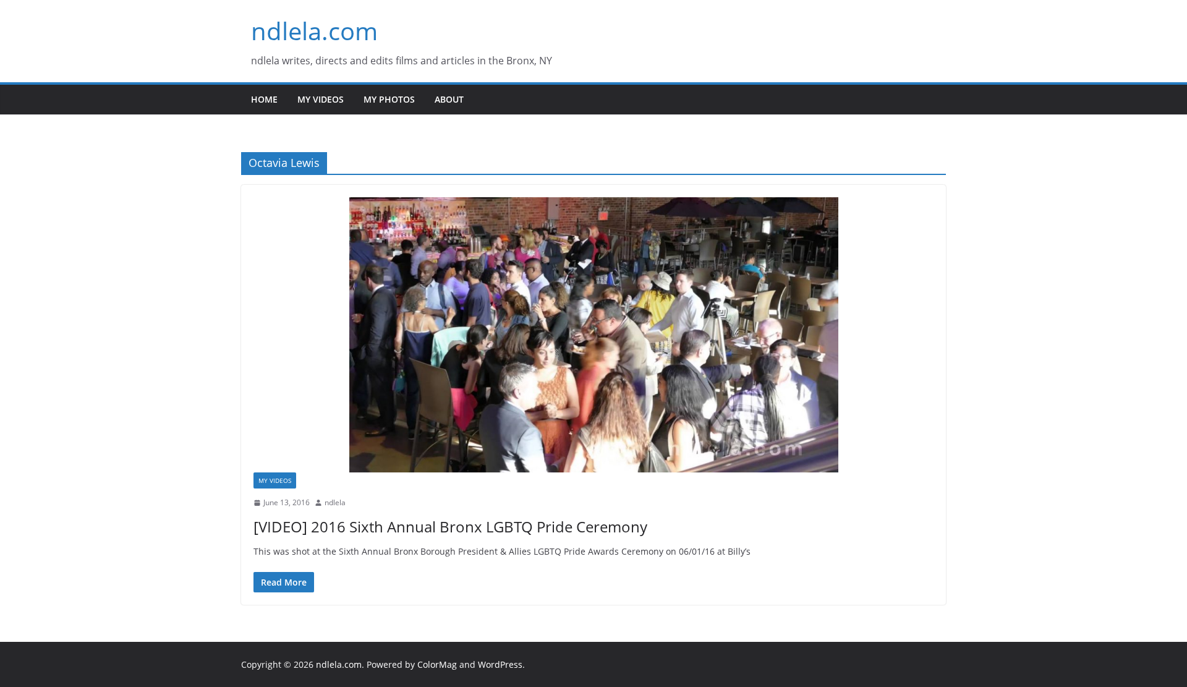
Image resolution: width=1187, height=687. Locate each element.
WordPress (500, 664)
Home (264, 99)
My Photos (389, 99)
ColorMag (437, 664)
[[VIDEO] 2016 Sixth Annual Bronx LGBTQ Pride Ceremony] (593, 334)
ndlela (335, 502)
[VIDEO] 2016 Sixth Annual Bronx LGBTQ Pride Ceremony (450, 526)
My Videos (320, 99)
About (449, 99)
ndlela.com (314, 31)
